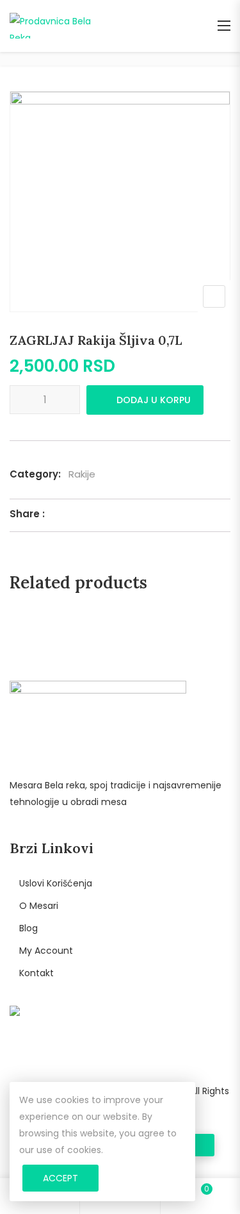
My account (46, 950)
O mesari (38, 905)
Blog (28, 928)
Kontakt (36, 973)
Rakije (81, 474)
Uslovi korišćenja (55, 883)
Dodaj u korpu (153, 400)
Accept (60, 1178)
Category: (35, 474)
